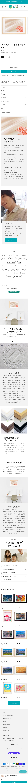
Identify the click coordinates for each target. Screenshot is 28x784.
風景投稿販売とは (7, 718)
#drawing (24, 255)
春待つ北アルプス (17, 642)
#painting (6, 269)
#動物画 (9, 276)
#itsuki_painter (11, 262)
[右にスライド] (16, 40)
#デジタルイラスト (7, 273)
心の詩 (15, 695)
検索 (4, 712)
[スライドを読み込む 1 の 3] (12, 341)
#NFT (19, 262)
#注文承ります (17, 276)
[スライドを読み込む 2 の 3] (14, 341)
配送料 (4, 52)
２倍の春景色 (3, 678)
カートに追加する (14, 782)
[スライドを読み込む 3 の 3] (15, 341)
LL (11, 57)
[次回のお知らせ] (25, 1)
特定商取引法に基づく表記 (12, 770)
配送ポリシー (22, 768)
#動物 (16, 273)
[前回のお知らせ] (2, 1)
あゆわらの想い (7, 735)
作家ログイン (6, 730)
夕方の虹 (16, 678)
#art (17, 255)
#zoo (13, 269)
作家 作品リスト (11, 240)
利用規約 (16, 768)
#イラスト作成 (20, 269)
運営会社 (5, 721)
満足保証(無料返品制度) (8, 715)
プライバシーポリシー (9, 768)
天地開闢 (16, 606)
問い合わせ (5, 727)
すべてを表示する (14, 703)
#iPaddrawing (22, 258)
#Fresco (4, 258)
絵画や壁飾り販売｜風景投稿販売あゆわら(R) (12, 766)
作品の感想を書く (14, 292)
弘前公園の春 (16, 624)
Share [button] (3, 108)
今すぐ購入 (14, 71)
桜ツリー (2, 606)
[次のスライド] (17, 341)
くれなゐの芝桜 (4, 624)
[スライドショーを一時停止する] (26, 341)
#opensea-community (9, 266)
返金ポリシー (24, 766)
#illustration (12, 258)
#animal (11, 255)
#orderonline (21, 266)
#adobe (3, 255)
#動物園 (23, 273)
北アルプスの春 (4, 660)
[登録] (21, 748)
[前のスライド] (10, 341)
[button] (2, 7)
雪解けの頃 (16, 660)
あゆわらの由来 (6, 724)
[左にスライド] (11, 40)
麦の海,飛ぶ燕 (3, 695)
